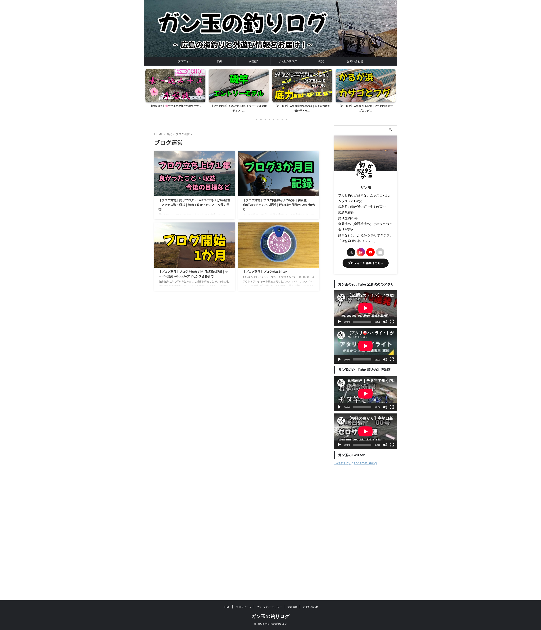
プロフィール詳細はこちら (365, 263)
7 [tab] (282, 119)
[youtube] (370, 252)
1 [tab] (257, 119)
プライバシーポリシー (269, 606)
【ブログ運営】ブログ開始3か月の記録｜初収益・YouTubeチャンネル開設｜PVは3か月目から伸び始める (279, 204)
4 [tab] (269, 119)
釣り (220, 61)
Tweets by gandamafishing (355, 463)
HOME (226, 606)
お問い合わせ (355, 61)
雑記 (321, 61)
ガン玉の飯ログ (287, 61)
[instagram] (361, 252)
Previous (149, 89)
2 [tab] (261, 119)
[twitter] (351, 252)
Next (392, 89)
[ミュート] (385, 322)
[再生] (339, 322)
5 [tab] (274, 119)
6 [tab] (278, 119)
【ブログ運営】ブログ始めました (265, 271)
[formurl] (380, 252)
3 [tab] (265, 119)
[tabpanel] (175, 92)
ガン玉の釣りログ (270, 616)
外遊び (253, 61)
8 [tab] (286, 119)
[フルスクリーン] (392, 322)
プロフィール (186, 61)
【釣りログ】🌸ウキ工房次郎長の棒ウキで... (175, 105)
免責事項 (292, 606)
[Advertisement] (365, 530)
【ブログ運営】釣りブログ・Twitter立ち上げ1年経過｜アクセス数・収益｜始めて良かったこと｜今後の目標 (194, 204)
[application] (365, 308)
